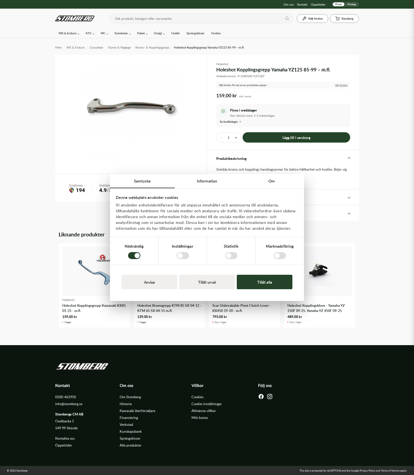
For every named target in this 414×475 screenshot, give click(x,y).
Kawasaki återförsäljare (137, 410)
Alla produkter (130, 445)
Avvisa (149, 282)
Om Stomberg (130, 397)
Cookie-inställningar (206, 403)
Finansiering (129, 417)
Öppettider (318, 4)
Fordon (216, 33)
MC (103, 33)
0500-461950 (65, 397)
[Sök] (287, 18)
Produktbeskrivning (231, 158)
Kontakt (302, 4)
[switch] (183, 255)
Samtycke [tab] (142, 181)
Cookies (197, 397)
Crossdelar (96, 47)
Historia (126, 403)
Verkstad (126, 424)
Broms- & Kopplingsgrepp (152, 47)
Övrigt (158, 33)
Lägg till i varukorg (296, 137)
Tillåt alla (264, 282)
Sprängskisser (195, 33)
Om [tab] (271, 181)
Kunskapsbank (131, 431)
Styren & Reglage (119, 47)
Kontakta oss (65, 438)
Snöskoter (121, 33)
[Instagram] (270, 397)
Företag (351, 4)
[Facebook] (261, 397)
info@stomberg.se (68, 403)
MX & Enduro (68, 33)
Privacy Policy (367, 470)
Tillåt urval (207, 282)
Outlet (175, 33)
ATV (88, 33)
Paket (141, 33)
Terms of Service (390, 470)
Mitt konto (199, 417)
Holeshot (222, 64)
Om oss (289, 4)
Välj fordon (341, 85)
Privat (338, 4)
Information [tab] (207, 181)
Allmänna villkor (203, 410)
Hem (58, 47)
